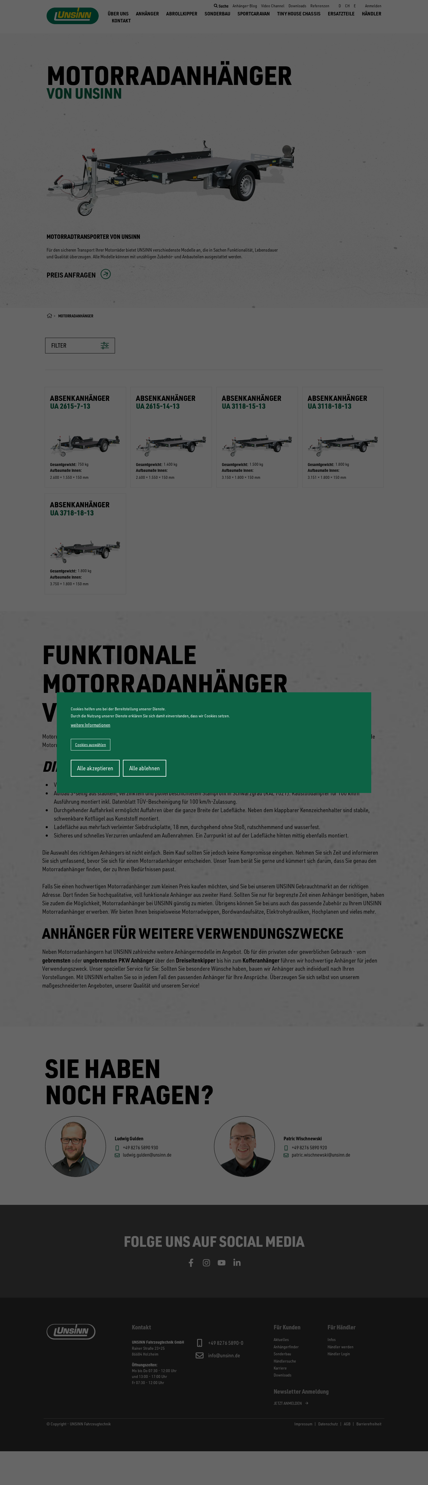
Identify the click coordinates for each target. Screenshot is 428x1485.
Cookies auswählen (90, 744)
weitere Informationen (90, 725)
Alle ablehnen (144, 768)
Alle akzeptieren (95, 768)
